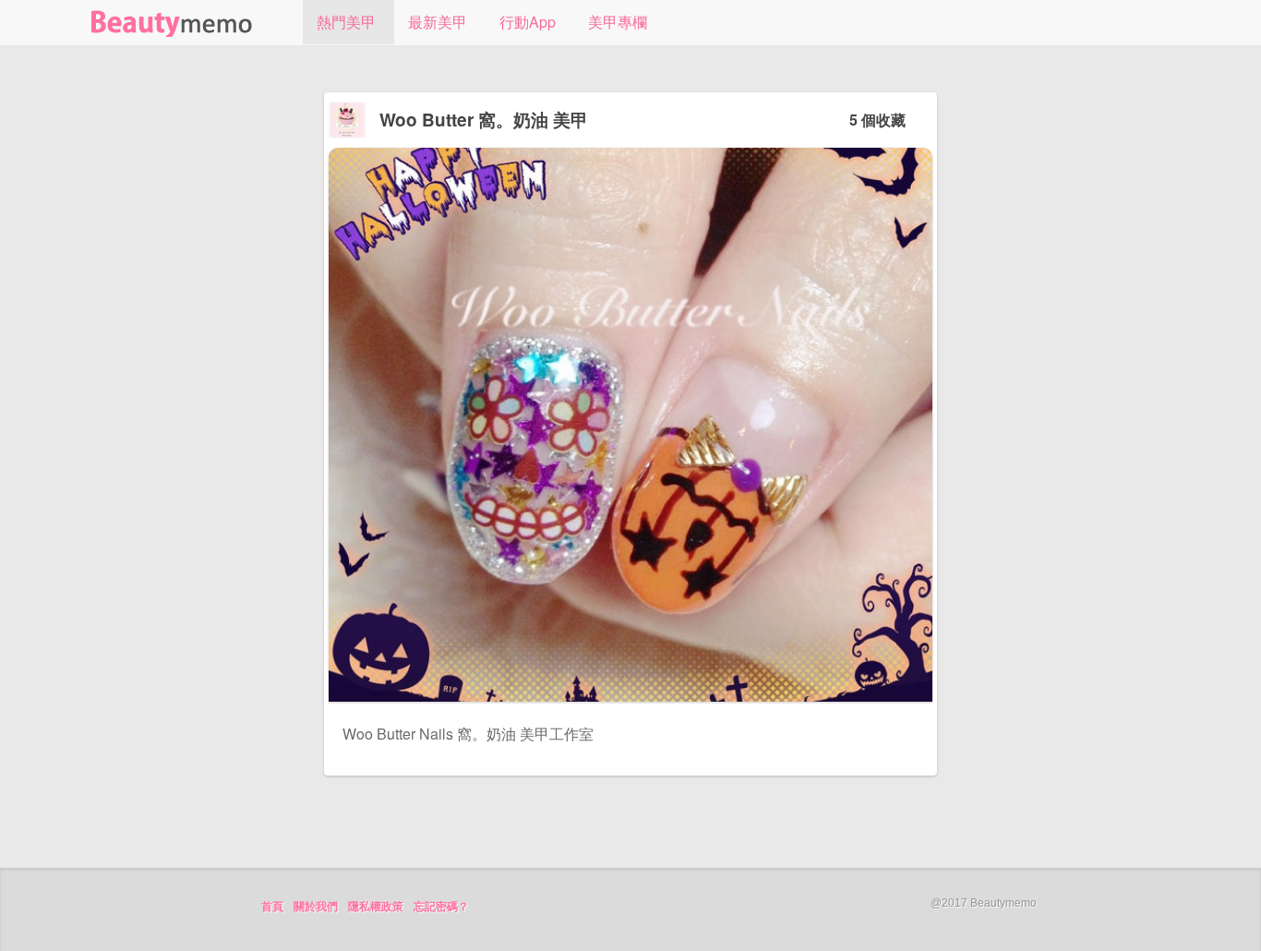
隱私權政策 (375, 906)
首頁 (272, 906)
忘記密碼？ (441, 906)
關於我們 (316, 906)
